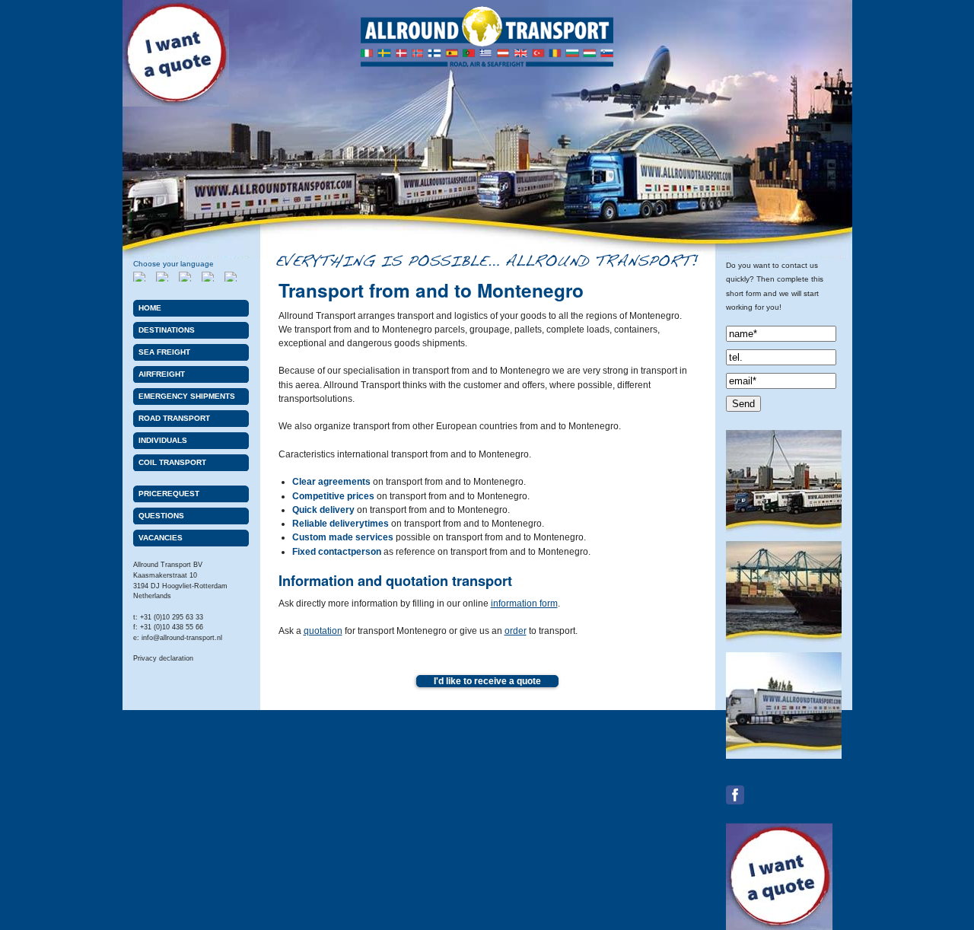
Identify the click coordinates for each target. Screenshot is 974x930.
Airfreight (161, 374)
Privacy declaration (163, 658)
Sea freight (164, 352)
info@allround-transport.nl (182, 638)
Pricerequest (168, 493)
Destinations (166, 330)
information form (524, 603)
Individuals (162, 440)
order (516, 631)
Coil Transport (172, 462)
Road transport (174, 418)
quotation (323, 631)
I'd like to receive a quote (487, 681)
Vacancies (160, 537)
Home (149, 308)
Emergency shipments (186, 396)
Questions (161, 515)
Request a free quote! (176, 53)
